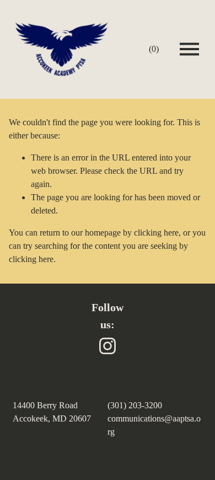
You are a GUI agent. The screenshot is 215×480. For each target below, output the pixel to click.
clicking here (156, 232)
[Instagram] (107, 346)
